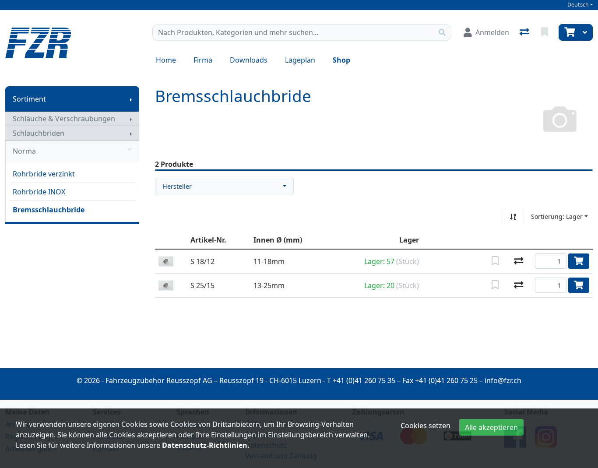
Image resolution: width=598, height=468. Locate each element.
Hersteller (177, 186)
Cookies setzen (425, 425)
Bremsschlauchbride (48, 210)
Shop (341, 60)
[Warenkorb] (569, 32)
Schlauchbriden (38, 133)
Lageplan (300, 60)
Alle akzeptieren (491, 427)
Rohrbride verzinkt (44, 174)
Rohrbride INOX (39, 192)
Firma (202, 60)
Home (166, 60)
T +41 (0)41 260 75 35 (361, 380)
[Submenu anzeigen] (131, 99)
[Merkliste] (545, 32)
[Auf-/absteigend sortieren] (513, 216)
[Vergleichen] (518, 261)
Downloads (248, 60)
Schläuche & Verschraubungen (64, 118)
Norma (24, 151)
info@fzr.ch (503, 380)
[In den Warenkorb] (578, 260)
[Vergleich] (525, 32)
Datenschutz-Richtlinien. (206, 445)
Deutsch (578, 4)
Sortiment (29, 99)
